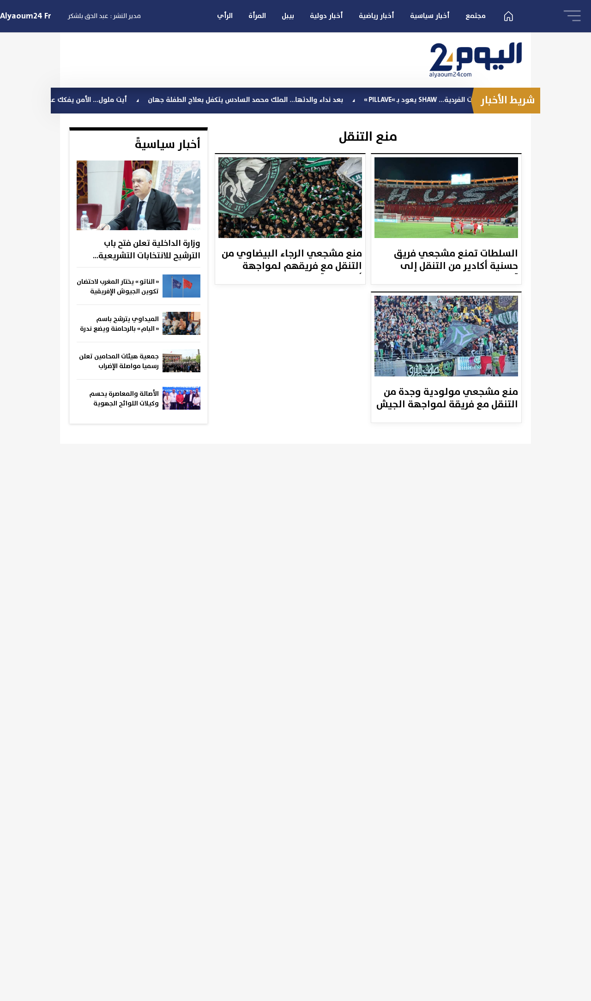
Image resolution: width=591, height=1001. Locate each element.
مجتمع (475, 16)
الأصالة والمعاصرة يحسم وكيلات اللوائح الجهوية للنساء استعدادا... (124, 399)
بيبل (288, 16)
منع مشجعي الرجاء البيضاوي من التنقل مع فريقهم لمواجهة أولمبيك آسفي (292, 260)
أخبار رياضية (376, 16)
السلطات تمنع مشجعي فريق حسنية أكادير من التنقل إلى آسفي (456, 260)
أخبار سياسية (430, 16)
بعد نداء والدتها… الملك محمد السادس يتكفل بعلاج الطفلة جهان (267, 100)
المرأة (257, 16)
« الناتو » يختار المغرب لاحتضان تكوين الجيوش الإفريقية (118, 287)
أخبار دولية (326, 16)
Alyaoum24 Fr (25, 16)
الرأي (225, 16)
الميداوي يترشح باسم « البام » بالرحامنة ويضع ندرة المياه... (119, 324)
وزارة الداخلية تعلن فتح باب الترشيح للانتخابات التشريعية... (146, 249)
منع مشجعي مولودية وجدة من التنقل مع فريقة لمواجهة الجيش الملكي (447, 399)
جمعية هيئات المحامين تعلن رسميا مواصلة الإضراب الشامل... (119, 362)
